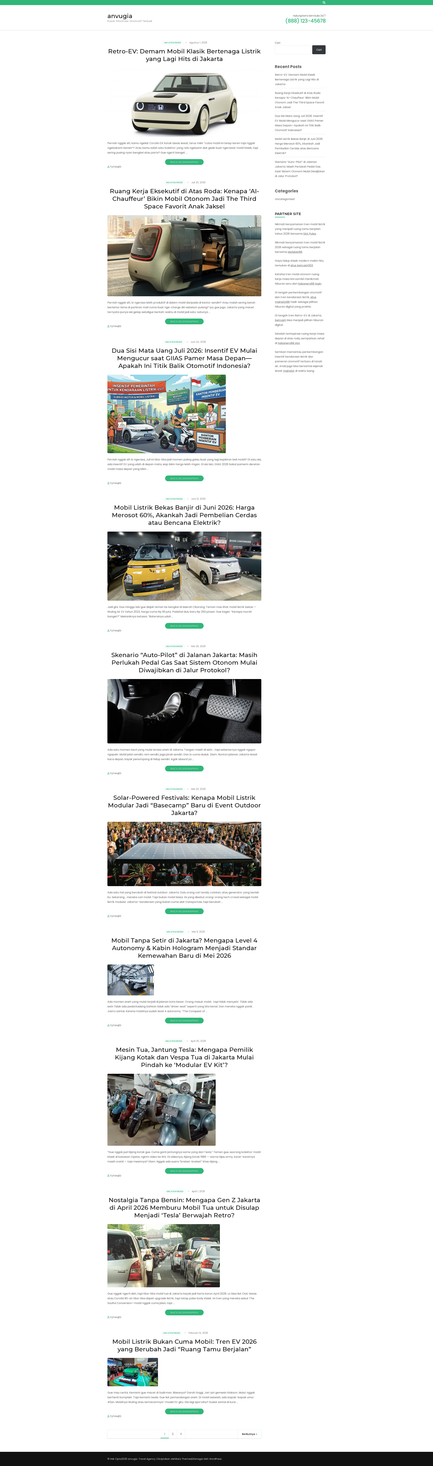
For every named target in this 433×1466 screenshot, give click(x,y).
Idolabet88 (295, 252)
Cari (277, 43)
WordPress (215, 1459)
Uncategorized (172, 42)
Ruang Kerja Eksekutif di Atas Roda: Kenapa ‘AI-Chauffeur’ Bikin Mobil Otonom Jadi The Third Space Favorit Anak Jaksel (184, 198)
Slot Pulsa (309, 234)
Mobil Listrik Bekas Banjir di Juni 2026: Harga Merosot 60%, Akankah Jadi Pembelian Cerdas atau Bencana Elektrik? (184, 515)
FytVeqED (115, 166)
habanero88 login (309, 284)
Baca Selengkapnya (184, 162)
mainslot (288, 371)
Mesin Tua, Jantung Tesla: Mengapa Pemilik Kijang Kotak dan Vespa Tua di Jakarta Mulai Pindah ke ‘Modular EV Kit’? (184, 1057)
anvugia (119, 16)
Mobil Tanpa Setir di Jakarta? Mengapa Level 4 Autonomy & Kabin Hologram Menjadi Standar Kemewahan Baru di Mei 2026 (184, 948)
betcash (280, 320)
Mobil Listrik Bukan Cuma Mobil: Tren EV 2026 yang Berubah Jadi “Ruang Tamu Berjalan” (184, 1345)
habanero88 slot (289, 343)
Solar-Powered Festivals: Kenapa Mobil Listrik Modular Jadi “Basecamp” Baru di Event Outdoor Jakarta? (184, 805)
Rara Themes (183, 1459)
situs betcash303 (301, 265)
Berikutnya (248, 1434)
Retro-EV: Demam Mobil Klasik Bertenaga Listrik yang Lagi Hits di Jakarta (184, 54)
